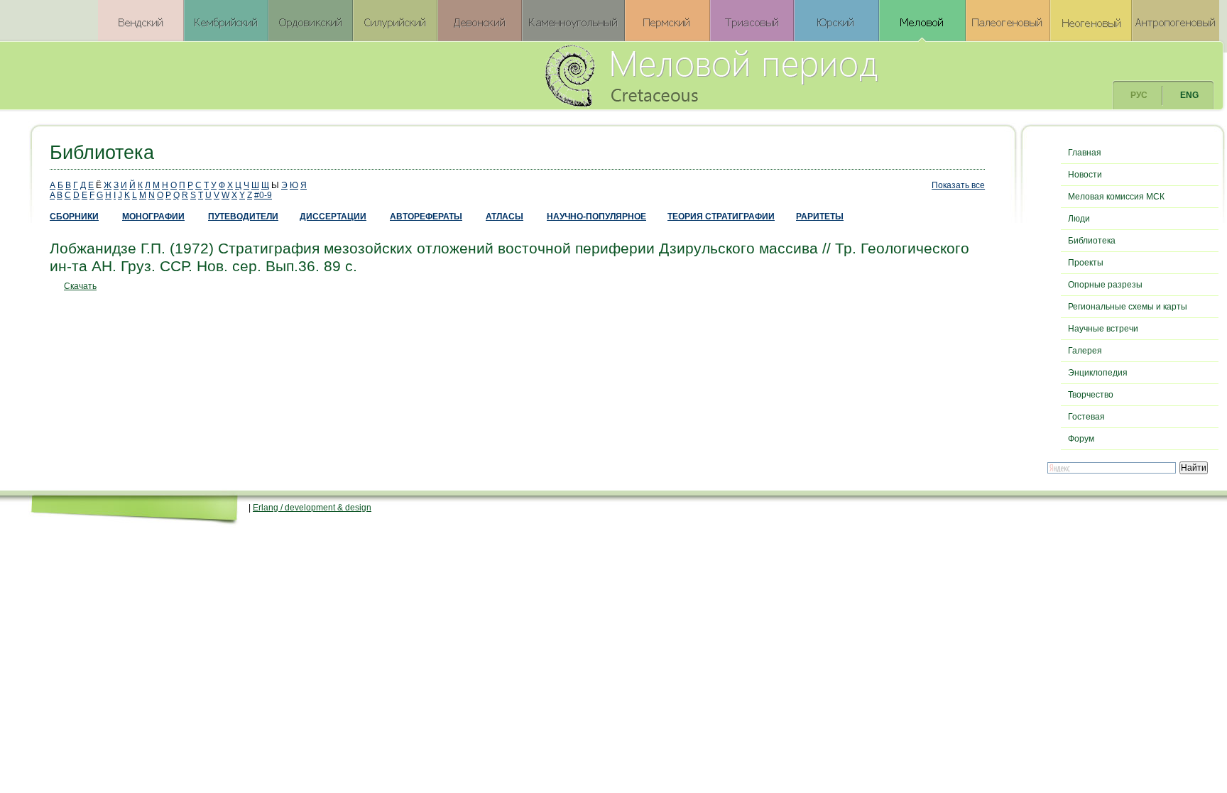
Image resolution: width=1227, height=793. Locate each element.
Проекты (1085, 263)
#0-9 (263, 195)
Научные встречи (1103, 329)
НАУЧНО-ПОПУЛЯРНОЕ (596, 217)
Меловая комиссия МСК (1116, 197)
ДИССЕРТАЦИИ (333, 217)
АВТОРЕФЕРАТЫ (426, 217)
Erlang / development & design (312, 508)
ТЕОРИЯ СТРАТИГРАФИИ (721, 217)
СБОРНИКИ (74, 217)
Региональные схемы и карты (1127, 307)
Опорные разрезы (1105, 285)
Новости (1085, 175)
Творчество (1090, 395)
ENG (1189, 95)
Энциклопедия (1098, 373)
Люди (1079, 219)
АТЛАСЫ (504, 217)
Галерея (1085, 351)
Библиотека (1092, 241)
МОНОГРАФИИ (153, 217)
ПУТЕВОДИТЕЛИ (243, 217)
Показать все (958, 185)
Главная (1084, 153)
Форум (1081, 439)
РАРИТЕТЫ (820, 217)
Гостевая (1086, 417)
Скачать (80, 286)
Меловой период (790, 74)
